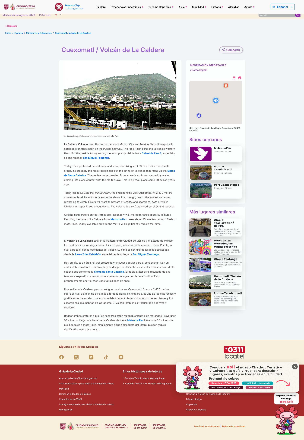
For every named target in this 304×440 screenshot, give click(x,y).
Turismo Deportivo (159, 7)
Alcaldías (233, 7)
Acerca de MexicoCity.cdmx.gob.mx (78, 378)
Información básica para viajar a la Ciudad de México (86, 383)
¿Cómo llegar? (198, 70)
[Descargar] (234, 77)
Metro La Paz (222, 148)
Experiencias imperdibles (126, 7)
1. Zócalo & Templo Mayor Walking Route (144, 378)
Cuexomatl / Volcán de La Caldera (227, 277)
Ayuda (248, 7)
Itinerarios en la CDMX (70, 399)
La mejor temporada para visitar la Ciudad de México (86, 404)
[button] (215, 102)
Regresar (11, 26)
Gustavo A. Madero (196, 409)
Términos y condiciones (207, 426)
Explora (101, 7)
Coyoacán (191, 404)
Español (282, 7)
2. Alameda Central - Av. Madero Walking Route (147, 383)
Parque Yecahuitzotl (223, 168)
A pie (181, 7)
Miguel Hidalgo (194, 399)
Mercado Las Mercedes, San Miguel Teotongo (225, 243)
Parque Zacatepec (226, 185)
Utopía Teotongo (225, 259)
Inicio (8, 33)
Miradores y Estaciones (39, 33)
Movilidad (198, 7)
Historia (216, 7)
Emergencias (65, 409)
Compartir (233, 50)
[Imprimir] (239, 77)
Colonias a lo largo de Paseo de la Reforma (208, 394)
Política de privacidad (233, 426)
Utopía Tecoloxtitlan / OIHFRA (224, 223)
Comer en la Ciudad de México (75, 394)
